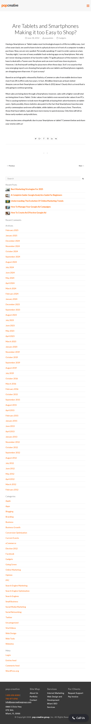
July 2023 (10, 320)
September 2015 (13, 399)
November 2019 (13, 352)
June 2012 (10, 468)
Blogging (9, 511)
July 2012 (10, 463)
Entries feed (11, 660)
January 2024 (11, 299)
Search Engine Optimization (18, 591)
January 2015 (11, 421)
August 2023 (11, 315)
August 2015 (11, 405)
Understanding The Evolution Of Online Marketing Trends (37, 201)
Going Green (11, 564)
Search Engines (12, 596)
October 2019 (12, 357)
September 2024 (13, 256)
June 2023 (10, 325)
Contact (33, 700)
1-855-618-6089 (12, 695)
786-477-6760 (12, 699)
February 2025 (12, 230)
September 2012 (13, 452)
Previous (11, 166)
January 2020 (11, 347)
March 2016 (11, 383)
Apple (8, 501)
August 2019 (11, 368)
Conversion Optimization (16, 532)
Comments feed (12, 665)
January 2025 (11, 235)
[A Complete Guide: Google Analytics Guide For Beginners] (8, 195)
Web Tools (10, 638)
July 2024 (10, 267)
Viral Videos (11, 628)
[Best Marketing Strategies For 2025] (8, 189)
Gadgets (62, 38)
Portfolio (33, 697)
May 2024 (10, 278)
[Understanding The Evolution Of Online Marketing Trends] (8, 201)
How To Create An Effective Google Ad (28, 212)
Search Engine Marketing (16, 585)
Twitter (9, 617)
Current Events (12, 538)
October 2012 (12, 447)
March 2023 (11, 341)
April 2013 (10, 431)
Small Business (12, 601)
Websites (10, 644)
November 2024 (13, 246)
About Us (34, 693)
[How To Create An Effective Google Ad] (8, 213)
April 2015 (10, 410)
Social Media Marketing (16, 607)
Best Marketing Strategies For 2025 (27, 189)
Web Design (11, 633)
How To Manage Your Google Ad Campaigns (31, 207)
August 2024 (11, 262)
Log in (8, 655)
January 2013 (11, 436)
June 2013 (10, 426)
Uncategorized (12, 622)
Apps (8, 506)
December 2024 (13, 241)
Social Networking (13, 612)
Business (9, 522)
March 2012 (11, 484)
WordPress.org (12, 671)
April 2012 (10, 479)
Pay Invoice (73, 697)
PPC (7, 580)
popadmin (49, 38)
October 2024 (12, 251)
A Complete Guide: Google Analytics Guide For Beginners (36, 195)
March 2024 (11, 288)
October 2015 (12, 394)
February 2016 (12, 389)
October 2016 (12, 378)
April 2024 (10, 283)
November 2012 (13, 442)
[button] (78, 718)
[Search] (83, 179)
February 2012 (12, 489)
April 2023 (10, 336)
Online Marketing (13, 570)
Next (81, 166)
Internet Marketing (55, 693)
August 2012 (11, 458)
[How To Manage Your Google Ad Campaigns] (8, 207)
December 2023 (13, 304)
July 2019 (10, 373)
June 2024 (10, 272)
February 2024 (12, 293)
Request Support (75, 693)
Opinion (9, 575)
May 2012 (10, 474)
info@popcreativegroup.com (18, 702)
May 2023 (10, 331)
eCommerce (11, 543)
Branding (10, 516)
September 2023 (13, 309)
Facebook (10, 554)
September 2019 (13, 362)
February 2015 (12, 415)
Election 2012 (12, 548)
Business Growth (13, 527)
